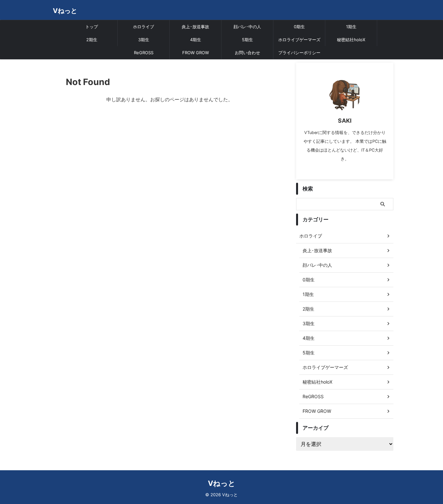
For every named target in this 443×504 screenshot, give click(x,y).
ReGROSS (143, 52)
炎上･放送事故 (195, 26)
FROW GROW (195, 52)
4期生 (195, 39)
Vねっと (65, 11)
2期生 (91, 39)
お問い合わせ (247, 52)
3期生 (143, 39)
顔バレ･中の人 (247, 26)
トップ (91, 26)
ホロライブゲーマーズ (299, 39)
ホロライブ (143, 26)
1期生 (351, 26)
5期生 (247, 39)
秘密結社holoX (351, 39)
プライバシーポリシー (299, 52)
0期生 (299, 26)
